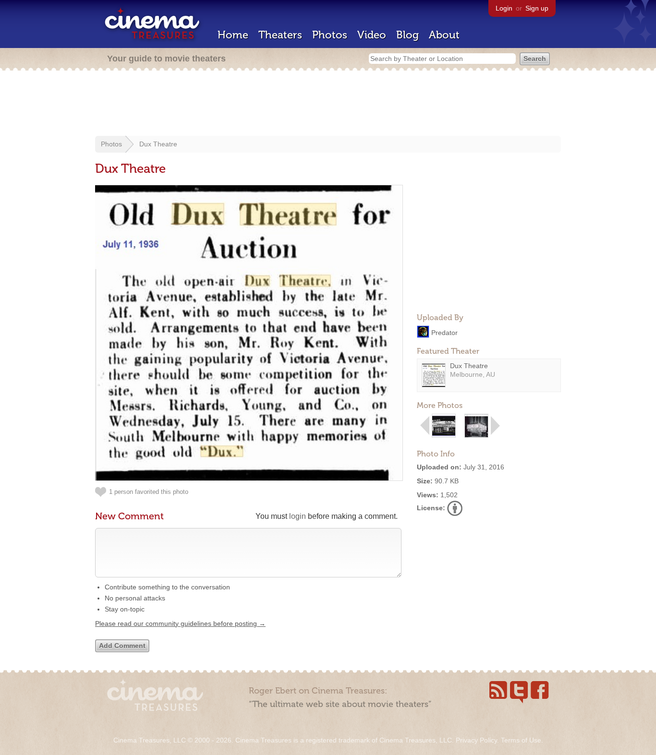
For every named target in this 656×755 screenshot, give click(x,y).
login (297, 516)
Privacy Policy (476, 740)
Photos (329, 34)
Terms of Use (521, 740)
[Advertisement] (328, 104)
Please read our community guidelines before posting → (180, 623)
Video (371, 34)
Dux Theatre (158, 144)
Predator (444, 332)
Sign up (536, 8)
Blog (407, 34)
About (444, 34)
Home (233, 34)
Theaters (280, 34)
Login (504, 8)
